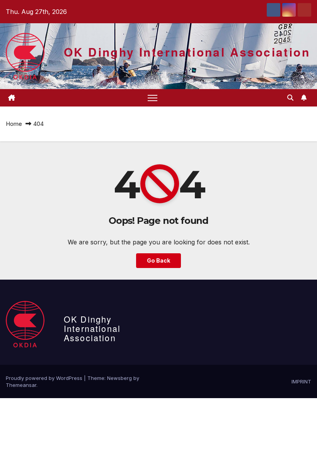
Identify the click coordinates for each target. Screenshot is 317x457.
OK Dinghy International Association (187, 51)
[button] (290, 97)
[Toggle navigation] (152, 98)
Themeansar (21, 385)
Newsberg (119, 378)
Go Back (158, 260)
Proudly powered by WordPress (45, 378)
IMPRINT (301, 381)
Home (14, 123)
